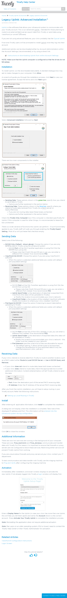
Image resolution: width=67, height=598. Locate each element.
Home (4, 15)
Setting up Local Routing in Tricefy (20, 395)
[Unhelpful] (36, 556)
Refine (25, 9)
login (40, 474)
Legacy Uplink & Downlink (38, 15)
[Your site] (7, 2)
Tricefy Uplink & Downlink (18, 15)
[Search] (63, 9)
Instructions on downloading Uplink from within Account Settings (33, 55)
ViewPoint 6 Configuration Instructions (17, 541)
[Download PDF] (47, 19)
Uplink (4, 27)
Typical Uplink (59, 38)
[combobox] (45, 9)
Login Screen (7, 543)
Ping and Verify (10, 463)
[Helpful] (31, 556)
